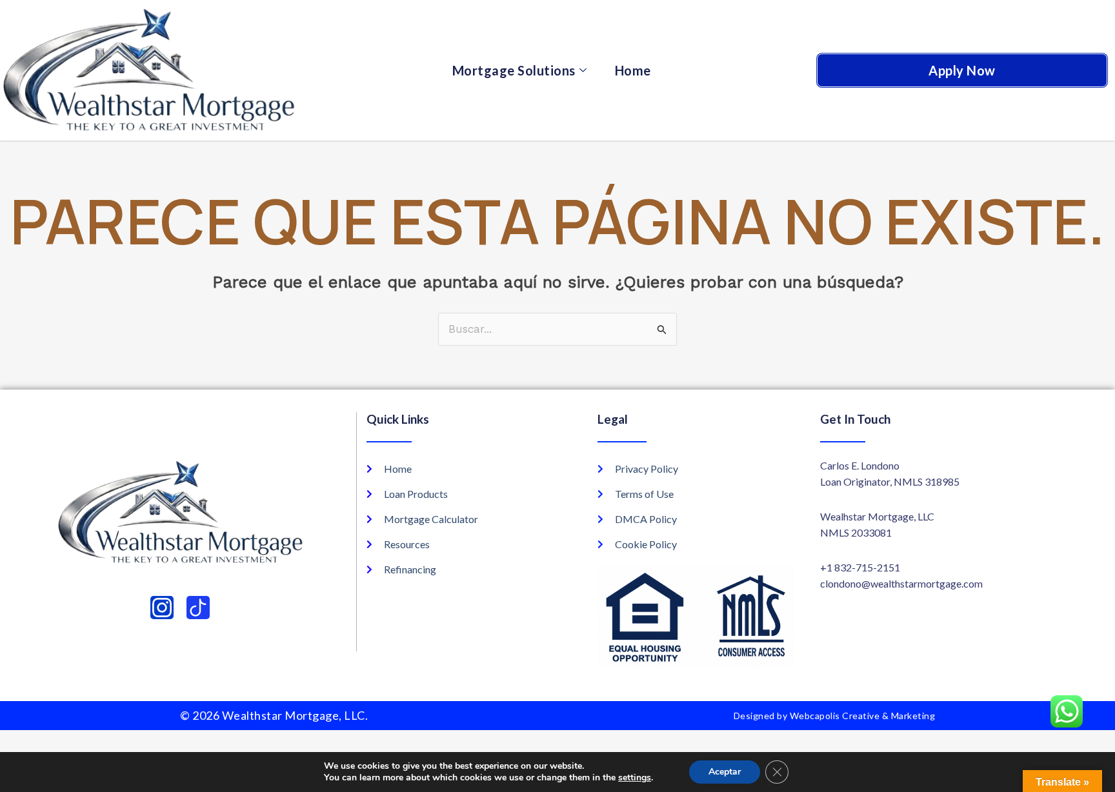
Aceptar (724, 772)
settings (634, 778)
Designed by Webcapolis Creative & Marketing (835, 715)
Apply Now (962, 70)
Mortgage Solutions (514, 70)
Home (633, 70)
